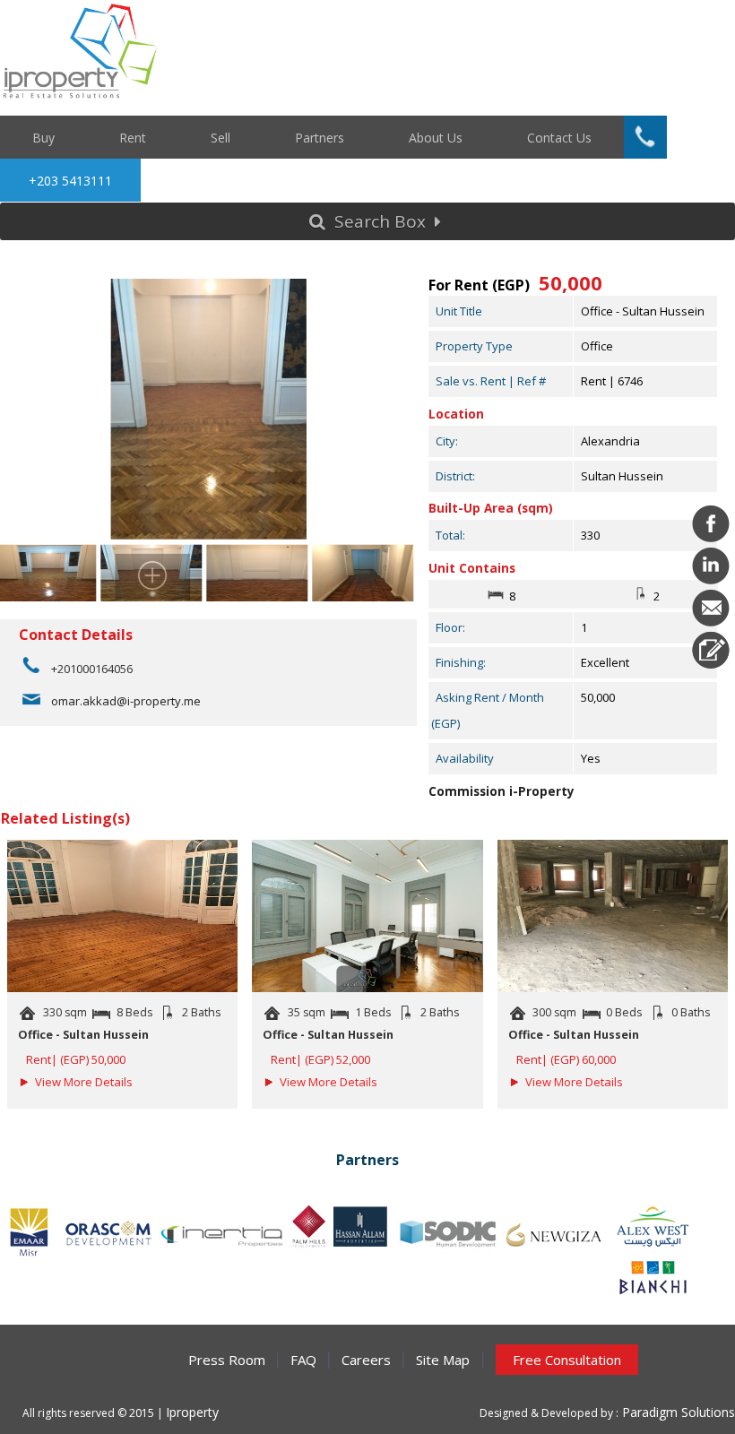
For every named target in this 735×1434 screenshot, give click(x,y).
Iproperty (192, 1412)
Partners (319, 136)
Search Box (380, 221)
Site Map (443, 1360)
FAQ (303, 1360)
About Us (436, 136)
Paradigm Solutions (676, 1412)
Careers (366, 1360)
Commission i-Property (501, 791)
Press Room (226, 1360)
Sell (220, 136)
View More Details (84, 1082)
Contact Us (559, 136)
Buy (43, 136)
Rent (132, 136)
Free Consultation (567, 1360)
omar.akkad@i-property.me (126, 701)
